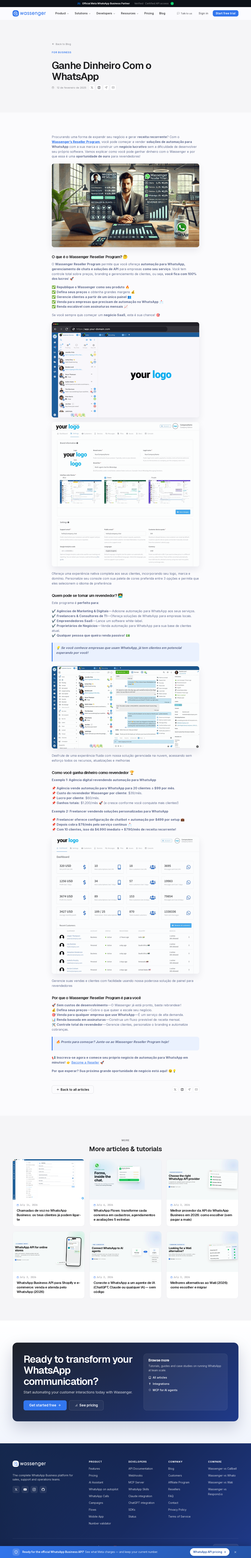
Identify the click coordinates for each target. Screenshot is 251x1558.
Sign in (203, 13)
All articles (160, 1377)
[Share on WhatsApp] (106, 88)
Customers (175, 1475)
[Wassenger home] (29, 13)
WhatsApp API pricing (207, 1551)
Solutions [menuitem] (81, 13)
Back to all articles (75, 1089)
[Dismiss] (235, 1552)
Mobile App (96, 1516)
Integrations (161, 1383)
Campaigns (96, 1502)
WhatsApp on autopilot (103, 1489)
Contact (173, 1502)
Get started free (42, 1405)
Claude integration (140, 1496)
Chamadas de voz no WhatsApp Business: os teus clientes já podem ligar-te (49, 1215)
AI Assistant (96, 1482)
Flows (92, 1509)
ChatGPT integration (141, 1502)
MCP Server (136, 1482)
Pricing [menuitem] (149, 13)
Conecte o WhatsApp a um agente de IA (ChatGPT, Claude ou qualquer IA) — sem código (125, 1287)
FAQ (171, 1496)
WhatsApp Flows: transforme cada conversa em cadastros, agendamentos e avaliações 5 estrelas (124, 1215)
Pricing (93, 1475)
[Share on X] (92, 88)
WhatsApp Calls (99, 1496)
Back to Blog (63, 44)
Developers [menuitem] (104, 13)
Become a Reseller (85, 1062)
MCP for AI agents (165, 1389)
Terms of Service (179, 1516)
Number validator (100, 1523)
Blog (171, 1468)
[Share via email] (113, 88)
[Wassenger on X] (16, 1489)
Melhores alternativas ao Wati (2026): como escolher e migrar (199, 1285)
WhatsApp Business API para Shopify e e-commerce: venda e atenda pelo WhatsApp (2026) (48, 1287)
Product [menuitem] (60, 13)
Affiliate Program (178, 1482)
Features (94, 1468)
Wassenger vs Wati (220, 1482)
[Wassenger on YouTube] (25, 1489)
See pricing (88, 1405)
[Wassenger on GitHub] (43, 1489)
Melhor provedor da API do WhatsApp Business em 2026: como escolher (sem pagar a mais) (201, 1215)
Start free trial (226, 13)
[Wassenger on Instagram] (34, 1489)
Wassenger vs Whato (222, 1475)
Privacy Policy (177, 1509)
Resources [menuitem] (128, 13)
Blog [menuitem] (162, 13)
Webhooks (135, 1475)
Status (132, 1516)
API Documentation (140, 1468)
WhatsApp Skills (138, 1489)
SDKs (131, 1509)
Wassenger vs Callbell (222, 1468)
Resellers (174, 1489)
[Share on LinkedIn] (99, 88)
